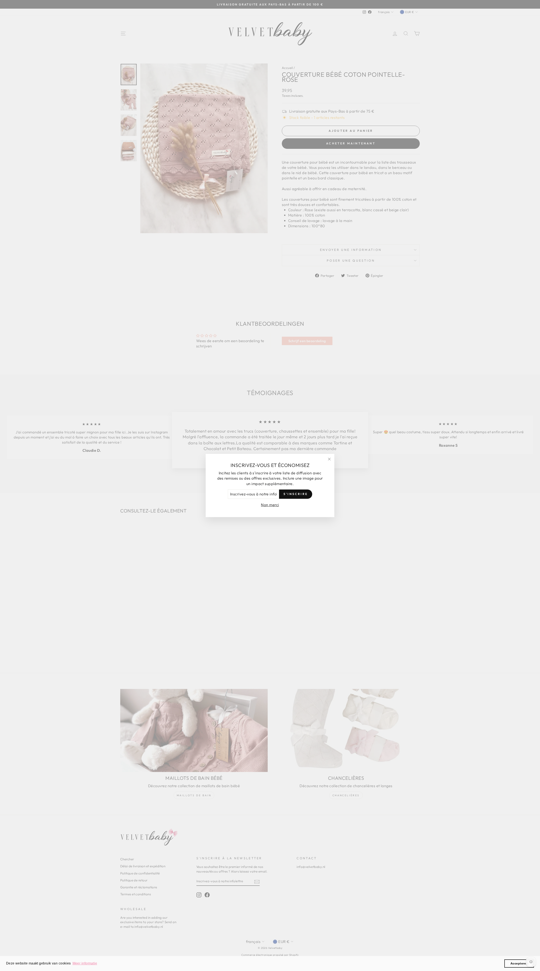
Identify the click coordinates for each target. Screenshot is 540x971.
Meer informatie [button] (85, 963)
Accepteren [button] (519, 963)
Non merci (270, 504)
